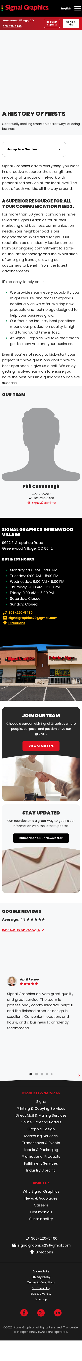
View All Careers (41, 746)
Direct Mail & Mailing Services (41, 1115)
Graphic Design (41, 1129)
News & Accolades (41, 1198)
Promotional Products (41, 1156)
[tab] (30, 1074)
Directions (16, 623)
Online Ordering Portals (41, 1122)
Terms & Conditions (41, 1282)
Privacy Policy (41, 1277)
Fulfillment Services (41, 1163)
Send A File (70, 23)
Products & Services (41, 1093)
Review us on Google (21, 930)
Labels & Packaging (41, 1149)
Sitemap (41, 1299)
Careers (41, 1205)
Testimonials (41, 1212)
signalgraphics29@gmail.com (32, 618)
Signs (41, 1101)
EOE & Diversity (41, 1294)
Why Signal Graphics (41, 1191)
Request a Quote (51, 23)
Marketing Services (41, 1135)
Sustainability (41, 1218)
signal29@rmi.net (44, 503)
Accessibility (41, 1271)
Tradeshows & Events (41, 1142)
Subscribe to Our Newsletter (41, 838)
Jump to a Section (22, 149)
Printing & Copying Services (41, 1108)
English (66, 8)
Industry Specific (41, 1170)
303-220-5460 (12, 26)
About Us (41, 1183)
